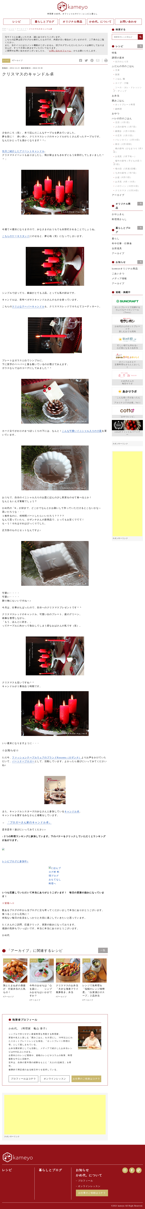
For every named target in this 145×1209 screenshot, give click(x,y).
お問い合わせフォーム (60, 51)
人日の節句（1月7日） (126, 127)
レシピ (11, 29)
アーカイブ (21, 29)
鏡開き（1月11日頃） (126, 131)
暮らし (115, 238)
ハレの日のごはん (122, 118)
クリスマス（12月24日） (127, 190)
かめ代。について (89, 1175)
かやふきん (118, 214)
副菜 (117, 74)
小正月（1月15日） (124, 135)
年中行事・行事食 (122, 243)
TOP (4, 29)
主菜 (117, 70)
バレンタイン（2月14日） (128, 140)
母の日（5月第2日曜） (126, 169)
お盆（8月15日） (123, 177)
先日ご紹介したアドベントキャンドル (23, 151)
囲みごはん (118, 100)
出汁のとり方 (122, 62)
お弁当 (115, 95)
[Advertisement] (55, 1114)
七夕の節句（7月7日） (126, 173)
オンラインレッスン (55, 1078)
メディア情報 (119, 278)
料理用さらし (119, 219)
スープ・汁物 (122, 83)
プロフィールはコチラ (23, 1078)
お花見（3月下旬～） (125, 156)
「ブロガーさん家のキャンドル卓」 (29, 822)
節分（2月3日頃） (124, 144)
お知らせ (82, 1170)
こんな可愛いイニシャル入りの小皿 (82, 431)
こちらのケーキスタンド (16, 236)
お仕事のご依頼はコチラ (86, 1078)
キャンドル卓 (71, 811)
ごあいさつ (118, 273)
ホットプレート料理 (125, 105)
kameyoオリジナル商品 (125, 268)
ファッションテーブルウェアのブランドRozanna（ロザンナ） (46, 757)
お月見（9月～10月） (126, 182)
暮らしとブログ (50, 1170)
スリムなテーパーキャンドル (28, 306)
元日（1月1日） (123, 122)
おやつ (115, 113)
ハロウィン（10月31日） (127, 186)
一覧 (102, 950)
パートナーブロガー (23, 761)
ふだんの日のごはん (123, 66)
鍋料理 (118, 109)
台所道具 (117, 248)
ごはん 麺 (120, 79)
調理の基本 (118, 58)
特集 (114, 53)
